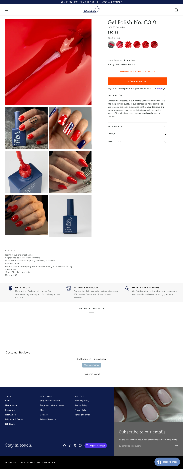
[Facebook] (64, 445)
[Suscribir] (175, 445)
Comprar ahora (137, 81)
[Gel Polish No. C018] (137, 45)
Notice (112, 134)
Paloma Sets (10, 414)
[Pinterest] (75, 445)
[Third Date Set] (112, 45)
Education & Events (14, 419)
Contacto (44, 414)
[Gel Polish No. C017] (146, 45)
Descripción (115, 95)
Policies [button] (79, 396)
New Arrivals (11, 405)
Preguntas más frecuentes (52, 405)
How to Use (114, 141)
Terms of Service (82, 414)
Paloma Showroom (48, 419)
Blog (42, 410)
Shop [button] (8, 396)
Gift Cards (10, 424)
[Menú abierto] (9, 10)
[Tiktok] (70, 445)
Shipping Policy (82, 400)
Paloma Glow (15, 462)
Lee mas (111, 116)
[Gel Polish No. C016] (154, 45)
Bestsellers (10, 410)
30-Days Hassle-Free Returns (121, 64)
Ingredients (115, 126)
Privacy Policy (81, 410)
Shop (7, 400)
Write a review (91, 365)
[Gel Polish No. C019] (129, 45)
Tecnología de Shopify (43, 462)
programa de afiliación (50, 400)
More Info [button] (46, 396)
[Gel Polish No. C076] (120, 45)
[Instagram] (80, 445)
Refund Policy (81, 405)
